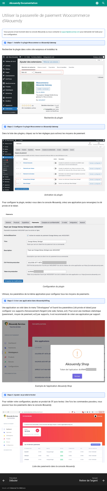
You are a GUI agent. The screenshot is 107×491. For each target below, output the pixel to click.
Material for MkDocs (17, 488)
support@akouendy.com (70, 32)
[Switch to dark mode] (97, 3)
